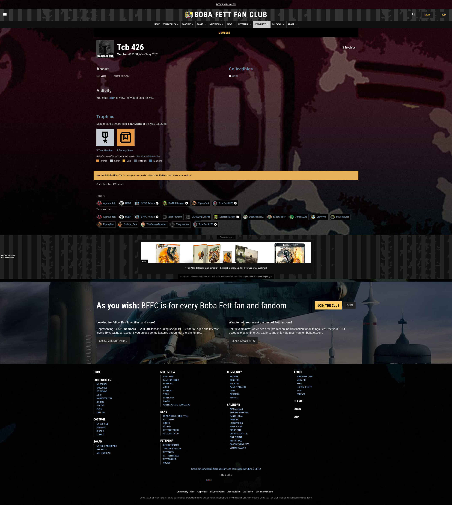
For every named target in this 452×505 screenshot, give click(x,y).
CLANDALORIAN (201, 216)
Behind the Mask (171, 445)
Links (232, 390)
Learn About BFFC (243, 340)
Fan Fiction (168, 397)
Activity (234, 376)
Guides (166, 423)
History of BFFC (304, 387)
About (291, 24)
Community (260, 24)
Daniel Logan (236, 416)
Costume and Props (239, 444)
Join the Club (328, 305)
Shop (299, 390)
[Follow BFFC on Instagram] (215, 482)
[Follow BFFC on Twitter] (220, 482)
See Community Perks (113, 340)
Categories (102, 388)
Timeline (101, 412)
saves (233, 75)
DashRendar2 (256, 216)
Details (100, 431)
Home (157, 24)
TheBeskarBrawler (156, 224)
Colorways (102, 391)
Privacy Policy (217, 492)
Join (444, 14)
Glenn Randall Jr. (239, 433)
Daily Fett (168, 376)
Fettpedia (243, 24)
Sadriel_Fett (130, 224)
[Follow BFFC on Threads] (237, 482)
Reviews (100, 405)
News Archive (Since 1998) (175, 416)
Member (122, 54)
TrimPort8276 (226, 203)
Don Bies (234, 419)
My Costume (102, 424)
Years (99, 409)
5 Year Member (104, 150)
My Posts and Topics (107, 446)
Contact (301, 394)
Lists (99, 395)
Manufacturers (104, 398)
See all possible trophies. (148, 156)
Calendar (277, 24)
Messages (234, 394)
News (230, 24)
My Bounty (102, 384)
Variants (101, 427)
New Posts (102, 449)
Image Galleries (171, 380)
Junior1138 (301, 216)
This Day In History (172, 448)
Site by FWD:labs (264, 492)
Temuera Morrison (239, 412)
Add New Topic (104, 453)
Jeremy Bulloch (238, 448)
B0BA (128, 203)
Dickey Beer (235, 430)
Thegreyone (182, 224)
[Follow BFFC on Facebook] (209, 482)
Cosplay (101, 434)
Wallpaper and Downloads (176, 405)
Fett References (171, 456)
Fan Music (168, 383)
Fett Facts (168, 452)
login (112, 97)
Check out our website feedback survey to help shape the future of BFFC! (226, 469)
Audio (166, 387)
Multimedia (215, 24)
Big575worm (175, 216)
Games (166, 401)
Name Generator (238, 387)
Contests (234, 380)
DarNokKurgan (176, 203)
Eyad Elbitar (236, 437)
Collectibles (169, 24)
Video (166, 394)
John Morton (236, 423)
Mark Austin (236, 426)
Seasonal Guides (171, 433)
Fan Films (168, 390)
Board (200, 24)
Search (299, 401)
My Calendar (236, 409)
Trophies (349, 47)
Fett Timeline (169, 459)
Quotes (166, 463)
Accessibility (233, 492)
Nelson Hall (236, 441)
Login (427, 14)
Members (224, 32)
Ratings (100, 402)
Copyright (202, 492)
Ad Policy (248, 492)
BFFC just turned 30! (226, 4)
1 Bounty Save (125, 150)
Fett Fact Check (171, 430)
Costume (186, 24)
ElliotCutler (279, 216)
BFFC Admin (148, 203)
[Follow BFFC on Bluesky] (243, 482)
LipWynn (321, 216)
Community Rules (186, 492)
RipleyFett (203, 203)
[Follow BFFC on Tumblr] (226, 482)
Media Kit (301, 380)
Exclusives (168, 419)
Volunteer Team (305, 376)
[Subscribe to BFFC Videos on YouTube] (231, 482)
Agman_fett (109, 203)
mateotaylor (342, 216)
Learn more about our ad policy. (256, 276)
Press (299, 383)
